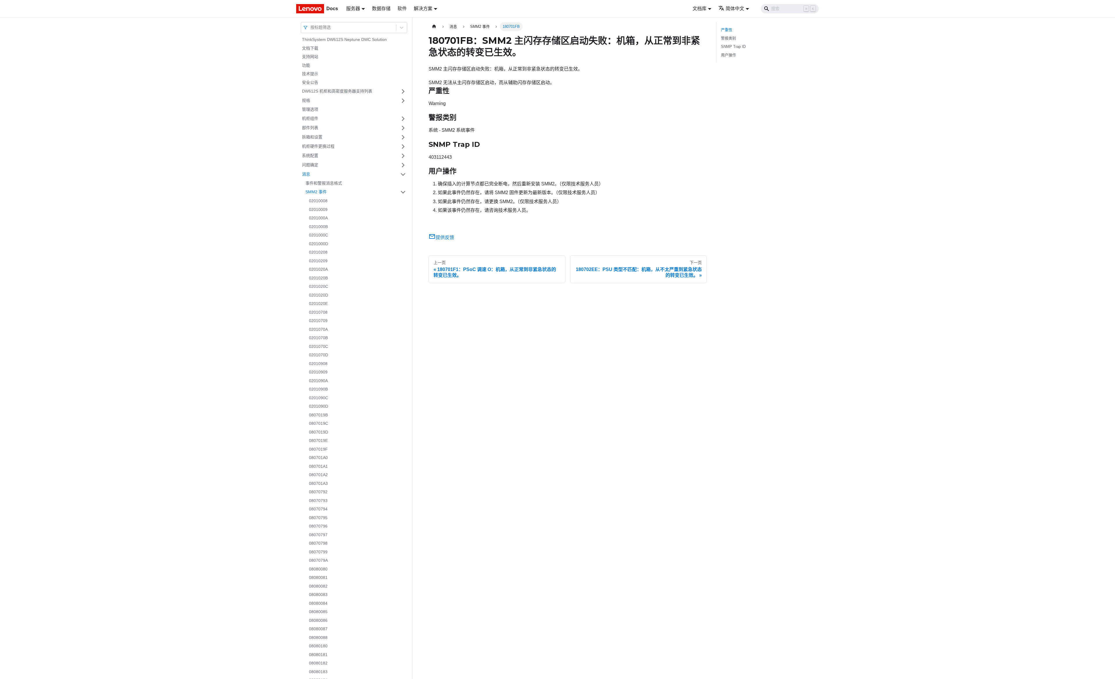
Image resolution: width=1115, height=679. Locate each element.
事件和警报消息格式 (323, 183)
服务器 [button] (353, 8)
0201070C (318, 346)
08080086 (318, 620)
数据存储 (381, 8)
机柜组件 (310, 118)
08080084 (318, 603)
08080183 (318, 671)
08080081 (318, 577)
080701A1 (318, 466)
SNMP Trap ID (733, 46)
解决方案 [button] (423, 8)
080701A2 (318, 474)
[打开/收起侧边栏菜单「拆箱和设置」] (403, 137)
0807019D (318, 432)
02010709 (318, 320)
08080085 (318, 611)
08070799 (318, 552)
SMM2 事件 (316, 191)
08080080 (318, 569)
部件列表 (310, 127)
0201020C (318, 286)
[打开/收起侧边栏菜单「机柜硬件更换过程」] (403, 146)
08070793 (318, 500)
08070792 (318, 492)
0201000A (318, 218)
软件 (402, 8)
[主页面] (434, 26)
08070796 (318, 526)
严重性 (726, 30)
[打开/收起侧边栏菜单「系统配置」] (403, 155)
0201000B (318, 226)
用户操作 (728, 55)
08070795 (318, 517)
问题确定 (310, 164)
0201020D (318, 295)
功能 (306, 65)
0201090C (318, 398)
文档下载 (310, 48)
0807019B (318, 415)
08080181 (318, 654)
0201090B (318, 389)
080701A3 (318, 483)
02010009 (318, 209)
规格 (306, 100)
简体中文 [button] (735, 8)
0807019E (318, 440)
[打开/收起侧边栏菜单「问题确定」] (403, 165)
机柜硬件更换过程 (318, 146)
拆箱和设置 (312, 137)
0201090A (318, 380)
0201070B (318, 337)
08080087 (318, 628)
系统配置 (310, 155)
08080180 (318, 646)
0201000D (318, 243)
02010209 (318, 261)
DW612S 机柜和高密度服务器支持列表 (337, 91)
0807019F (318, 449)
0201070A (318, 329)
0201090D (318, 406)
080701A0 (318, 457)
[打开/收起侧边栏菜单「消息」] (403, 174)
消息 (306, 174)
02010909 (318, 372)
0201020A (318, 269)
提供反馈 (445, 237)
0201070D (318, 355)
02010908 (318, 363)
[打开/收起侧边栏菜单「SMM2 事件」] (403, 192)
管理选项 (310, 109)
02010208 (318, 252)
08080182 (318, 663)
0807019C (318, 423)
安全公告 (310, 82)
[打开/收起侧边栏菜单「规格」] (403, 100)
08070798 (318, 543)
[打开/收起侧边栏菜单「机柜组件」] (403, 118)
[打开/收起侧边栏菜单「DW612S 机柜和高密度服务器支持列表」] (403, 91)
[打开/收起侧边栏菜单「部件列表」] (403, 128)
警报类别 (728, 38)
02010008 (318, 200)
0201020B (318, 278)
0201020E (318, 303)
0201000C (318, 235)
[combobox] (311, 27)
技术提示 (310, 73)
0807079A (318, 560)
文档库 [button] (699, 8)
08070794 (318, 509)
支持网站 (310, 56)
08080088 (318, 637)
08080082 (318, 586)
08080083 (318, 594)
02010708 (318, 312)
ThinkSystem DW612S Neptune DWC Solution (344, 39)
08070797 (318, 534)
